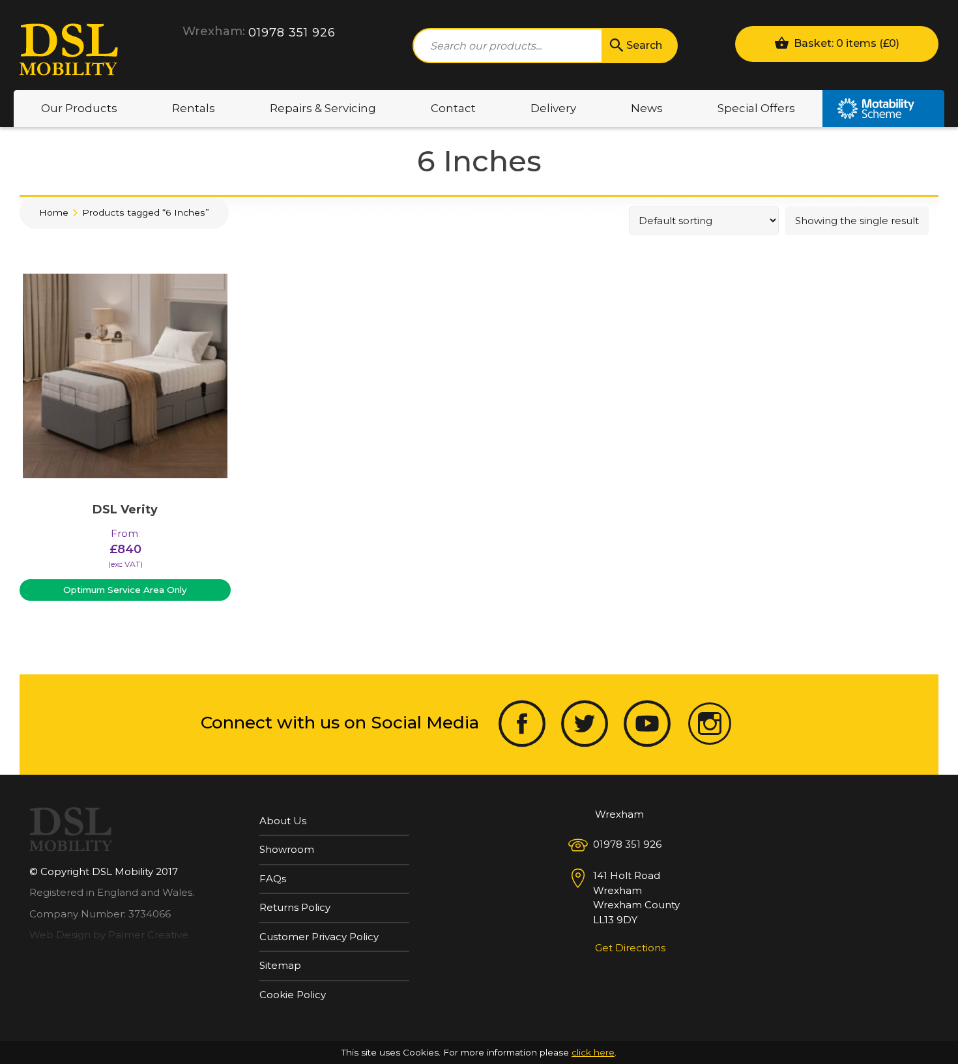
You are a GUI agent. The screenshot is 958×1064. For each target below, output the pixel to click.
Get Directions (630, 948)
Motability (883, 108)
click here (593, 1052)
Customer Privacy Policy (319, 936)
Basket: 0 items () (845, 43)
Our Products (79, 108)
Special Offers (756, 108)
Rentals (193, 108)
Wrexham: (213, 31)
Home (53, 212)
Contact (453, 108)
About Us (282, 820)
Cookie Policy (292, 994)
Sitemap (280, 965)
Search (644, 45)
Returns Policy (294, 907)
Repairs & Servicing (323, 108)
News (647, 108)
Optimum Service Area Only (125, 589)
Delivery (553, 108)
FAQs (272, 878)
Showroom (286, 849)
